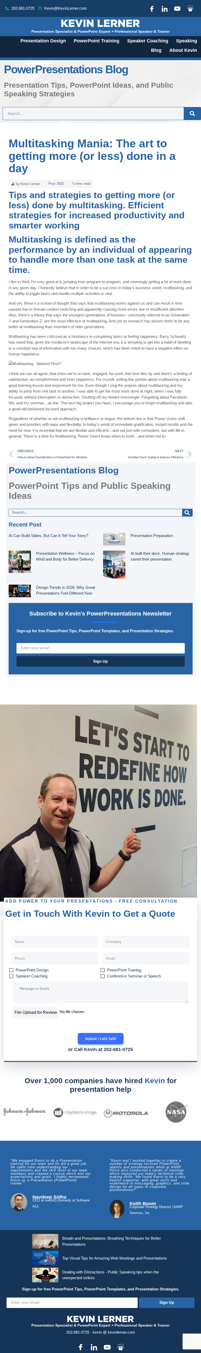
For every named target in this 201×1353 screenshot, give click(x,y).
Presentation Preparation (152, 535)
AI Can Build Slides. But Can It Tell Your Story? (48, 535)
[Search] (192, 113)
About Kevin (183, 50)
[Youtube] (177, 9)
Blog (156, 50)
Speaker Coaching (147, 40)
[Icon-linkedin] (165, 9)
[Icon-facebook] (152, 9)
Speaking (186, 40)
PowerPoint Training (96, 40)
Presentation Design (43, 40)
